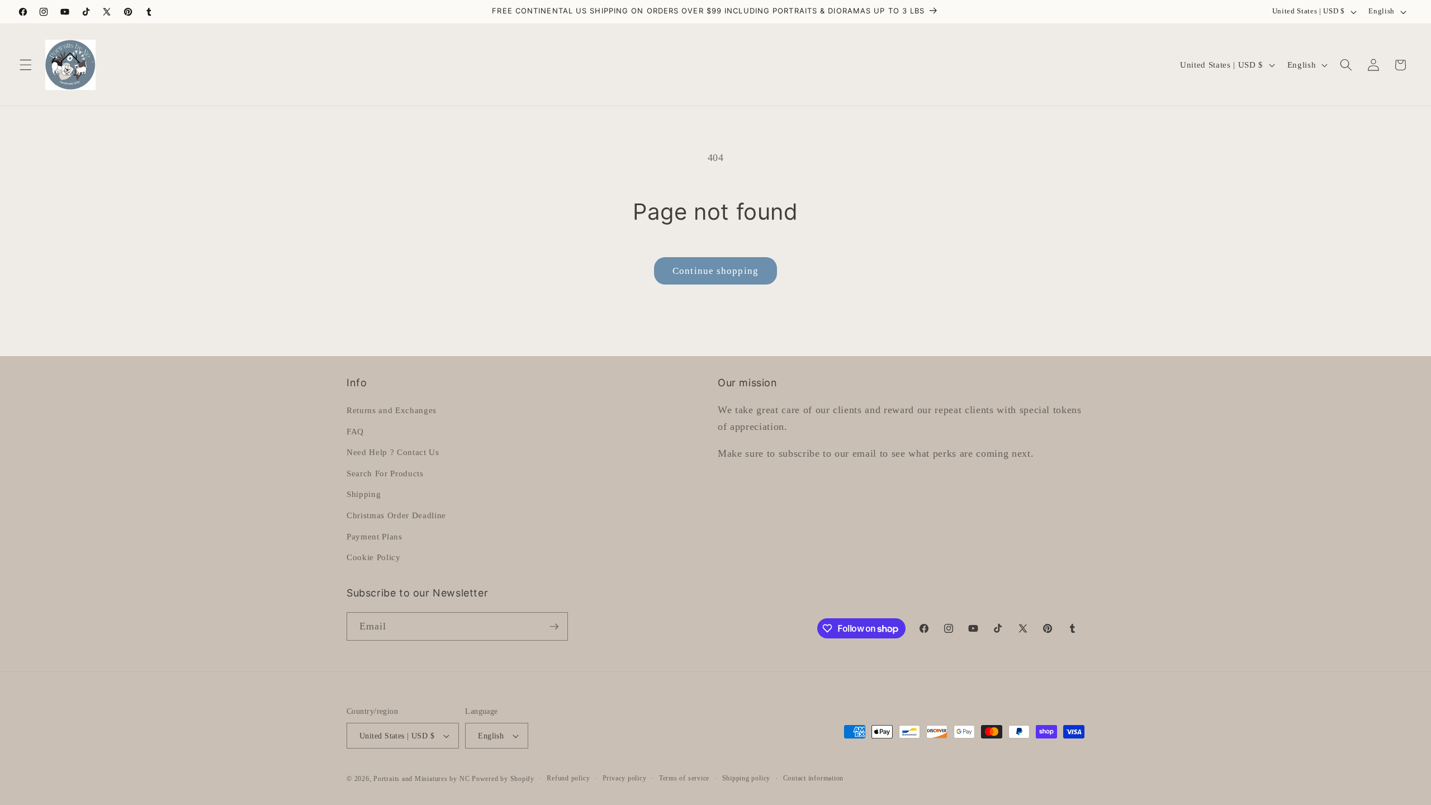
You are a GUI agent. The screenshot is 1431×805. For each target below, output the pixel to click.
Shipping (364, 494)
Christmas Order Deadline (396, 515)
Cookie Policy (374, 557)
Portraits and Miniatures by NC (421, 779)
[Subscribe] (554, 626)
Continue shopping (715, 271)
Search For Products (385, 473)
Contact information (813, 778)
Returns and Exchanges (392, 410)
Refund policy (568, 778)
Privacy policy (625, 778)
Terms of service (684, 778)
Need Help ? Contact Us (393, 452)
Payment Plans (374, 536)
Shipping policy (746, 778)
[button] (25, 64)
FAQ (355, 431)
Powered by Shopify (503, 779)
